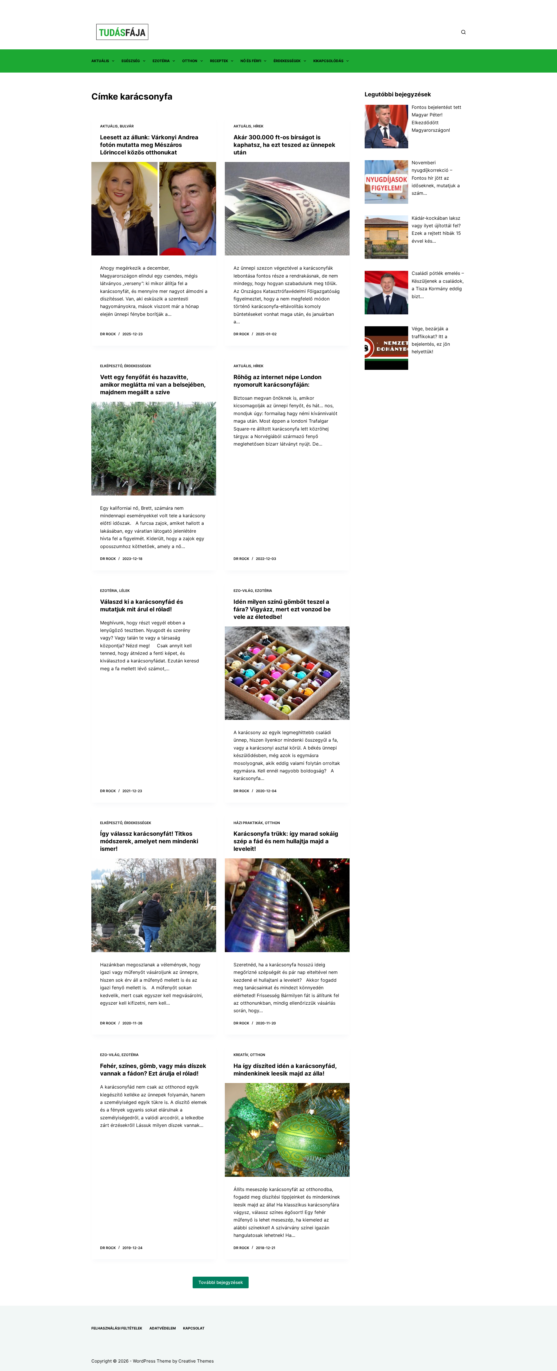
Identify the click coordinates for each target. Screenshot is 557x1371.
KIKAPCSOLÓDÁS (328, 61)
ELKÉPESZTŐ (111, 366)
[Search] (463, 32)
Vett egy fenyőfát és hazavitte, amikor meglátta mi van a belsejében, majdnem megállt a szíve (152, 385)
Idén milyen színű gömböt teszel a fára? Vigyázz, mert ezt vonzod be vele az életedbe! (282, 609)
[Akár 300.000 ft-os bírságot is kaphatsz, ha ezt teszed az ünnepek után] (287, 209)
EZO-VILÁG (243, 590)
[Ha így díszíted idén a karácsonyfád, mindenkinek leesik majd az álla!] (287, 1130)
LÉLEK (124, 590)
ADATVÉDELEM (162, 1328)
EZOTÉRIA (161, 61)
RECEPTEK (219, 61)
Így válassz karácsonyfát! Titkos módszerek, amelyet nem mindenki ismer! (149, 841)
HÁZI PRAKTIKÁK (248, 823)
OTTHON (189, 61)
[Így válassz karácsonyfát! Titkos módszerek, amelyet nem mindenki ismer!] (153, 905)
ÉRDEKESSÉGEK (287, 61)
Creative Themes (196, 1361)
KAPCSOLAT (194, 1328)
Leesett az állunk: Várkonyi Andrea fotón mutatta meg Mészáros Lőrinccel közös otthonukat (149, 145)
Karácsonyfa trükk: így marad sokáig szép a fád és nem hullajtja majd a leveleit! (286, 841)
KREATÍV (241, 1055)
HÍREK (258, 126)
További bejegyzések (220, 1282)
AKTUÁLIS (100, 61)
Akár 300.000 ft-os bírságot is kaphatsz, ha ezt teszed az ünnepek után (284, 145)
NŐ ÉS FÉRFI (250, 61)
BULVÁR (127, 126)
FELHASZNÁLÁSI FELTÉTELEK (116, 1328)
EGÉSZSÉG (131, 61)
